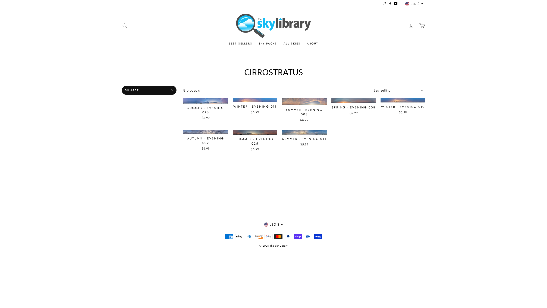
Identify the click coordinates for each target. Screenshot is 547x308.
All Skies (292, 43)
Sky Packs (268, 43)
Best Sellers (240, 43)
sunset (132, 90)
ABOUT (312, 43)
